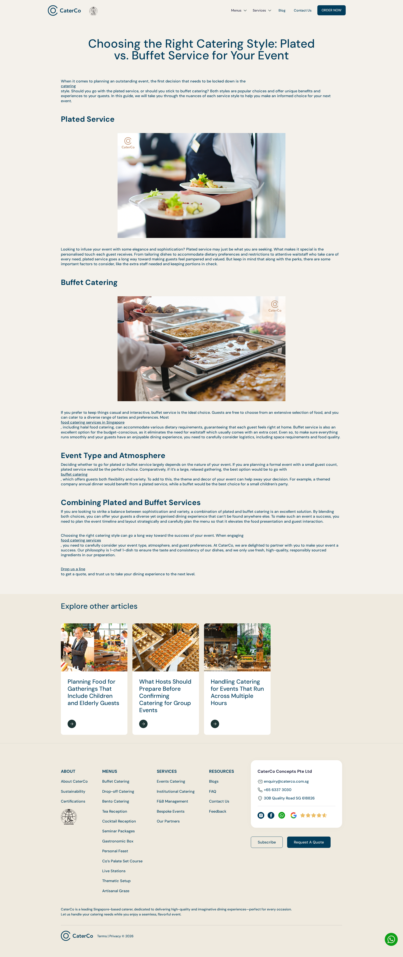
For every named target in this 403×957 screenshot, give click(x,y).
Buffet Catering (115, 781)
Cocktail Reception (119, 821)
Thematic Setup (116, 881)
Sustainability (73, 791)
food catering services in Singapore (92, 422)
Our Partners (168, 821)
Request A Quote (309, 842)
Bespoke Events (170, 811)
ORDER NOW (332, 10)
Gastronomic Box (117, 841)
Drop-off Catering (118, 791)
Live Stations (114, 871)
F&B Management (172, 801)
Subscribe (267, 842)
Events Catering (171, 781)
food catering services (81, 540)
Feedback (217, 811)
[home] (73, 10)
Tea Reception (114, 811)
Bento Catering (115, 801)
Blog (282, 10)
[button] (239, 10)
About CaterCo (74, 781)
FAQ (212, 791)
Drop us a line (73, 569)
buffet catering (74, 474)
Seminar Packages (118, 831)
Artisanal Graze (115, 891)
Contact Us (302, 10)
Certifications (73, 801)
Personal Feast (115, 851)
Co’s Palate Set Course (122, 861)
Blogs (214, 781)
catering (68, 86)
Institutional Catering (176, 791)
